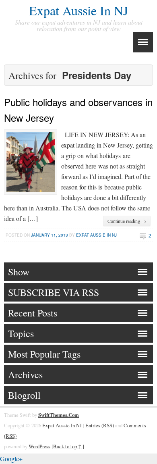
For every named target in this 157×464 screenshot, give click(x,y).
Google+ (11, 458)
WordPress (39, 446)
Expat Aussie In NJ (78, 10)
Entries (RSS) (99, 425)
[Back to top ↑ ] (68, 446)
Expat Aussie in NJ (96, 235)
